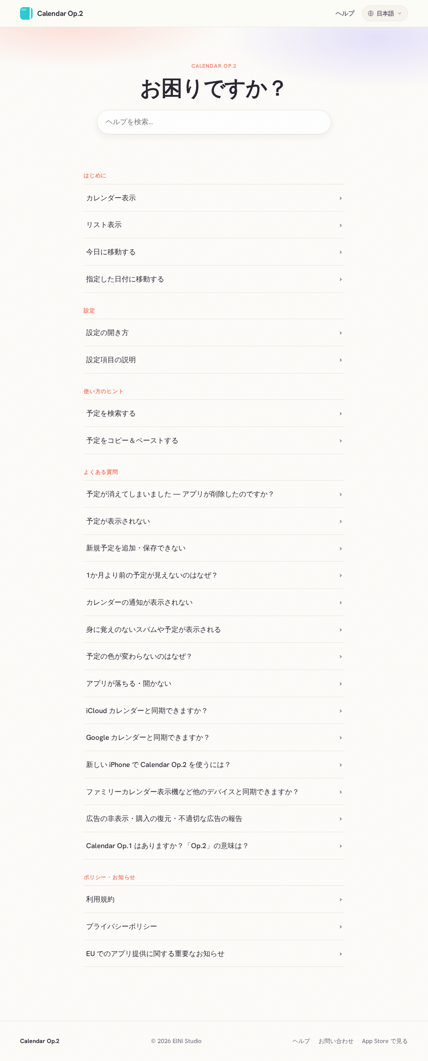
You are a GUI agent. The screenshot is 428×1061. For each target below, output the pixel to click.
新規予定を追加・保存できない (136, 547)
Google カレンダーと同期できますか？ (148, 737)
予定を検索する (111, 413)
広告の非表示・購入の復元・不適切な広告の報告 (164, 818)
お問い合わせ (336, 1041)
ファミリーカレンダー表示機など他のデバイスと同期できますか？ (192, 791)
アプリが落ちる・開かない (128, 683)
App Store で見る (385, 1041)
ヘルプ (345, 13)
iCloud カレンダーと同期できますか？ (147, 710)
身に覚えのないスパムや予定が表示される (153, 629)
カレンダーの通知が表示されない (139, 602)
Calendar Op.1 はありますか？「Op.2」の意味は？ (167, 845)
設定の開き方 (107, 332)
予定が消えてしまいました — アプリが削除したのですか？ (180, 494)
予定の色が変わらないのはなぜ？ (139, 656)
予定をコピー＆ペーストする (132, 440)
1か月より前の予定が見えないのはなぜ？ (152, 575)
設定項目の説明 (111, 359)
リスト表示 (104, 224)
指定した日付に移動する (125, 279)
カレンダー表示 (111, 197)
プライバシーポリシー (121, 926)
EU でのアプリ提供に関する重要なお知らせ (155, 953)
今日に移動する (111, 251)
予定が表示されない (118, 521)
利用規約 (100, 899)
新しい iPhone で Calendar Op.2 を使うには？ (158, 764)
